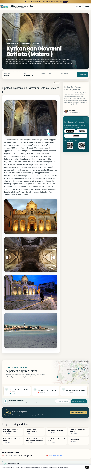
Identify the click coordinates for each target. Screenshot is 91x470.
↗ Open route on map (62, 401)
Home (78, 7)
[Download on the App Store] (70, 131)
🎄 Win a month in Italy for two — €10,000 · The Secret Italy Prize (45, 1)
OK (87, 467)
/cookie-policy (63, 467)
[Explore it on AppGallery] (75, 136)
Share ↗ (56, 83)
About (87, 7)
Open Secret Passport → (78, 412)
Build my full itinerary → (79, 401)
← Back (8, 39)
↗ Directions (82, 74)
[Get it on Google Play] (81, 131)
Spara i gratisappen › (70, 461)
